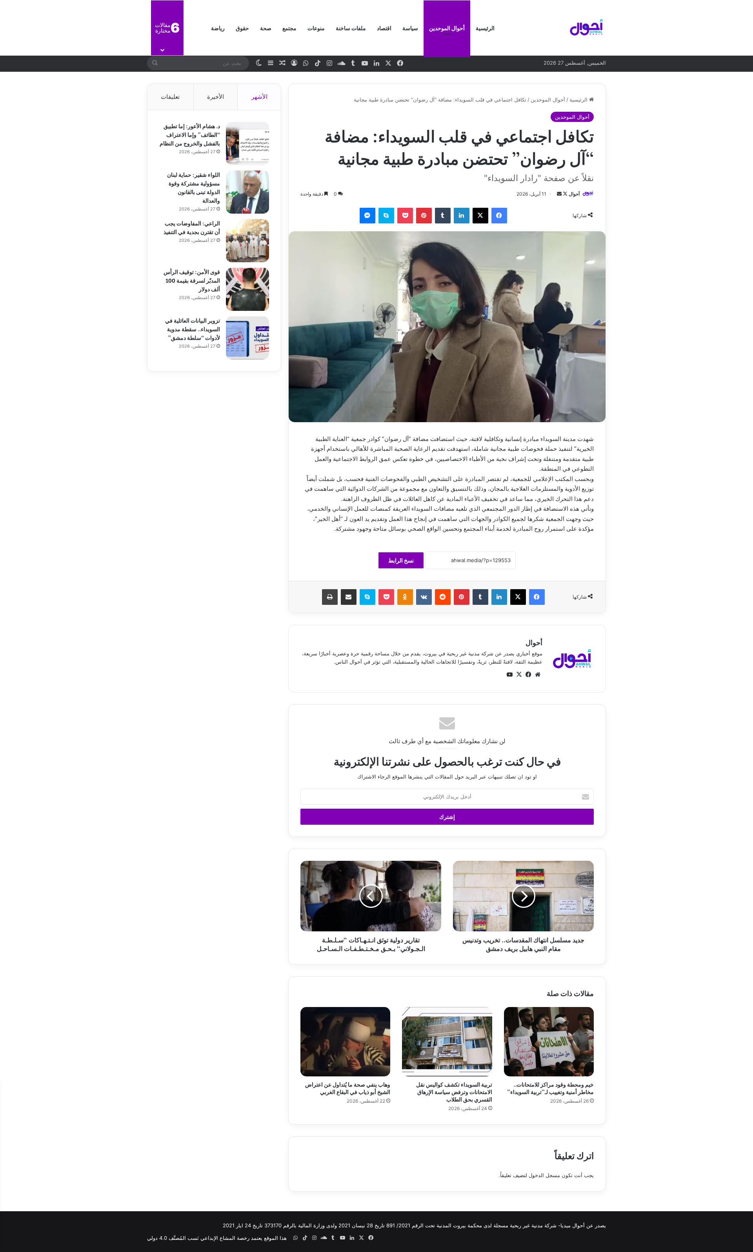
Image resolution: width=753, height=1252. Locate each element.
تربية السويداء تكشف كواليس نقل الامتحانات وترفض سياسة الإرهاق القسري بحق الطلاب (454, 1091)
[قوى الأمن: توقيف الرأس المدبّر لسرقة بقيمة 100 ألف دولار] (247, 289)
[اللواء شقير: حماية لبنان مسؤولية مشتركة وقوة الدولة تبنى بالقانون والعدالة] (247, 192)
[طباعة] (330, 597)
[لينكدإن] (461, 215)
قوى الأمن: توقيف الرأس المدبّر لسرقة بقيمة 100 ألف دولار (192, 280)
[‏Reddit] (443, 597)
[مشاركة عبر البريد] (348, 597)
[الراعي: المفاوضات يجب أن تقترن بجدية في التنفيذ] (247, 240)
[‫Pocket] (405, 215)
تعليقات (170, 96)
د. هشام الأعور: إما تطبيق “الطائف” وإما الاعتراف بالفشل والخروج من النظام (190, 134)
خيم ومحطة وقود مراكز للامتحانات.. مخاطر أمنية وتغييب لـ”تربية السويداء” (550, 1088)
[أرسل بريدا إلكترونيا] (559, 194)
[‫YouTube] (509, 674)
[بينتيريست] (424, 215)
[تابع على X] (564, 194)
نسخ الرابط (401, 560)
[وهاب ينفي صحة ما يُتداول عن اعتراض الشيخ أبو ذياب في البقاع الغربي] (345, 1041)
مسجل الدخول (544, 1175)
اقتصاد (384, 28)
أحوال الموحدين (447, 28)
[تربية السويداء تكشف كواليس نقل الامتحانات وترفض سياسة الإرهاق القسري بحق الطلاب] (447, 1041)
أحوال (574, 194)
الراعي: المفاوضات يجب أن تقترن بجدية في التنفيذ (192, 227)
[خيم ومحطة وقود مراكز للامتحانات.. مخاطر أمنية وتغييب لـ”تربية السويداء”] (549, 1041)
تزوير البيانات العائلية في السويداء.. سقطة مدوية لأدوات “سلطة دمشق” (192, 328)
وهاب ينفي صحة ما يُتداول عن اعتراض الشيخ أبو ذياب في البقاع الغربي (347, 1088)
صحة (265, 28)
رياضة (218, 28)
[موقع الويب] (537, 674)
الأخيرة (215, 96)
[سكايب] (386, 215)
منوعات (316, 28)
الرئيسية (485, 28)
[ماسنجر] (367, 215)
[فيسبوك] (499, 215)
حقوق (242, 28)
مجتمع (289, 28)
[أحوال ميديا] (586, 27)
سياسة (410, 28)
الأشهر (259, 96)
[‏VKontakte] (424, 597)
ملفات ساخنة (351, 28)
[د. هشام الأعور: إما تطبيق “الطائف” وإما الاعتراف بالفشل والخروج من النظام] (247, 143)
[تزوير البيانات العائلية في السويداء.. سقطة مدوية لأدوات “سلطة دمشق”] (247, 337)
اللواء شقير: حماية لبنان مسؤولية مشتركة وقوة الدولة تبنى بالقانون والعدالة (193, 187)
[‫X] (480, 215)
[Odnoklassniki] (405, 597)
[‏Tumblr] (443, 215)
